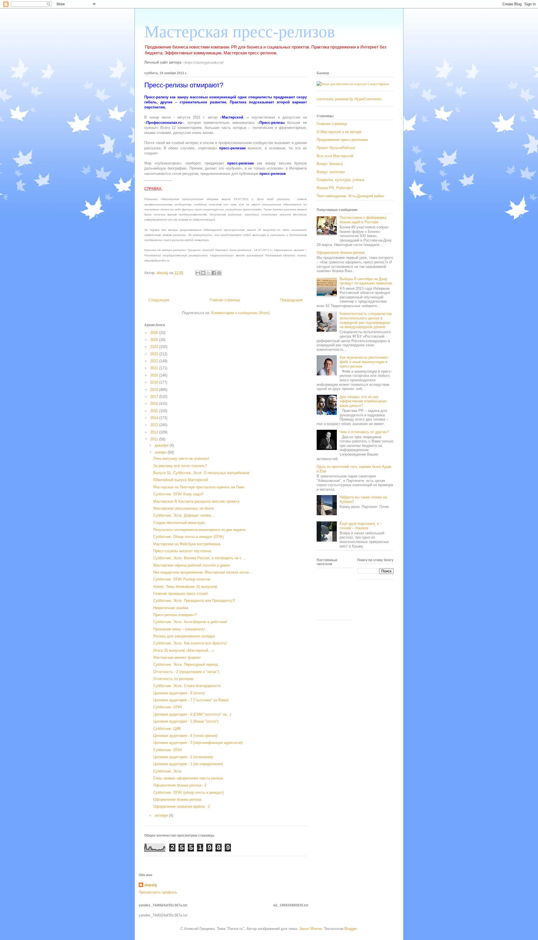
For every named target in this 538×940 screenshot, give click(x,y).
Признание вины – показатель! (179, 629)
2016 (154, 403)
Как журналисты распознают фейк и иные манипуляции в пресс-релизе (364, 361)
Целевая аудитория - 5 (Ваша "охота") (185, 721)
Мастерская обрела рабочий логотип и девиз (191, 565)
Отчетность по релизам (173, 679)
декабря (162, 445)
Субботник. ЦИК (167, 729)
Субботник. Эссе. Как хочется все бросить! (190, 643)
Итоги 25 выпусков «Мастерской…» (183, 650)
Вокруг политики (331, 172)
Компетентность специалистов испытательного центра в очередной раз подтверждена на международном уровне (366, 320)
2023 (154, 354)
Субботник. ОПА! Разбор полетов (181, 579)
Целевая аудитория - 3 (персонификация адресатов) (198, 743)
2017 (154, 396)
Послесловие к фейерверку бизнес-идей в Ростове (363, 219)
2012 (154, 432)
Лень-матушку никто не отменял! (181, 458)
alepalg (150, 885)
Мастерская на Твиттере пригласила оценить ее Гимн (198, 487)
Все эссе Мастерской (335, 156)
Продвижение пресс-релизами (342, 140)
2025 (154, 340)
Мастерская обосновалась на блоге (183, 508)
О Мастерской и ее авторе (339, 132)
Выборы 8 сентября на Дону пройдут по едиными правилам (366, 281)
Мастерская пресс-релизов (239, 31)
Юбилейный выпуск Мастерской (180, 480)
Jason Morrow (310, 929)
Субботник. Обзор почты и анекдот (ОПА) (188, 537)
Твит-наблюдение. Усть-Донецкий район (350, 196)
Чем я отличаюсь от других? (364, 432)
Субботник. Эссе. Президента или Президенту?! (194, 600)
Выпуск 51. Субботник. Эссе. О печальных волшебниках (201, 473)
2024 (154, 347)
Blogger (350, 929)
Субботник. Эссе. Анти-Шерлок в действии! (190, 622)
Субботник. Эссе (167, 771)
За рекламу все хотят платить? (180, 466)
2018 (154, 389)
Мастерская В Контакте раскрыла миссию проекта (196, 501)
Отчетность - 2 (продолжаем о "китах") (186, 672)
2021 (154, 368)
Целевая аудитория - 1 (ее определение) (188, 764)
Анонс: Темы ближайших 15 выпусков (185, 586)
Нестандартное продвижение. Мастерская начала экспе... (202, 572)
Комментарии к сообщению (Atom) (240, 313)
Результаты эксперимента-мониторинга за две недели (199, 530)
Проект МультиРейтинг (336, 148)
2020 (154, 375)
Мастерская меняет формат (177, 657)
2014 (154, 418)
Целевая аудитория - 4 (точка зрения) (185, 736)
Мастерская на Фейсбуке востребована (186, 544)
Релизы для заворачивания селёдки (184, 636)
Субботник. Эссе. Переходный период (185, 664)
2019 (154, 382)
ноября (161, 452)
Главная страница (225, 300)
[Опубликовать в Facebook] (214, 273)
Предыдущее (291, 300)
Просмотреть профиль (158, 892)
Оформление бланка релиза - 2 (180, 785)
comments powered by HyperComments (349, 99)
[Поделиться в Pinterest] (219, 273)
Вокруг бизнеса (330, 164)
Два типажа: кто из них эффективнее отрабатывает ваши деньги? (363, 401)
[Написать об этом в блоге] (203, 273)
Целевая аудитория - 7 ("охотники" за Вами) (190, 700)
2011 (154, 439)
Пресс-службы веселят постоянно (182, 551)
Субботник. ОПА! (167, 707)
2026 (154, 333)
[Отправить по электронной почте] (198, 273)
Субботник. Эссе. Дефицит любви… (184, 515)
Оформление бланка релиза (177, 799)
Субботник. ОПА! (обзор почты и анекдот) (188, 792)
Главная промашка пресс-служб (180, 593)
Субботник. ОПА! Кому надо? (178, 494)
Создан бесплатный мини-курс (179, 523)
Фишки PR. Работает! (335, 188)
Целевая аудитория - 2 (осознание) (183, 757)
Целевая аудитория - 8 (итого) (179, 693)
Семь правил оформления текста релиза (188, 778)
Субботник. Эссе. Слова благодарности (187, 686)
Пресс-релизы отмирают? (175, 615)
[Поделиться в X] (208, 273)
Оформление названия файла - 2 (181, 806)
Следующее (159, 300)
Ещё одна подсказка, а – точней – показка (361, 525)
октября (162, 815)
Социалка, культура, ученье (340, 180)
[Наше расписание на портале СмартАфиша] (353, 83)
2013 (154, 425)
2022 (154, 361)
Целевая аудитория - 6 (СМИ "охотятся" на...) (192, 714)
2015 (154, 411)
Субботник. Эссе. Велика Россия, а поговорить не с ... (199, 558)
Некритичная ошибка (170, 608)
